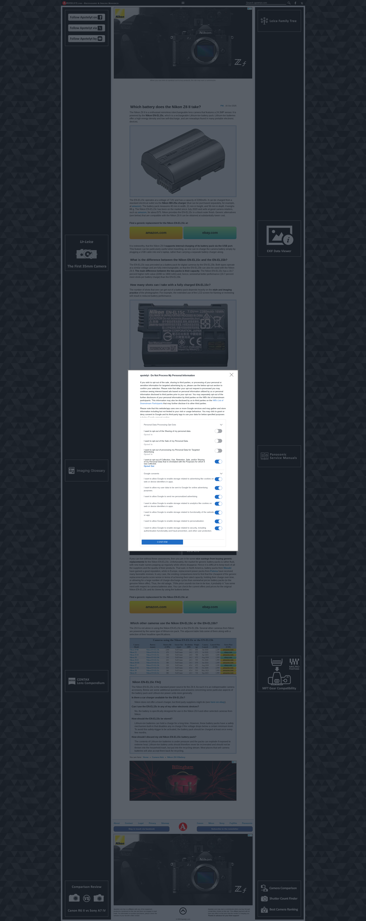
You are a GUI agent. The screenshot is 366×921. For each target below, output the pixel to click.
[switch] (218, 431)
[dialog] (183, 460)
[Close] (232, 375)
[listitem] (183, 424)
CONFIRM (162, 542)
